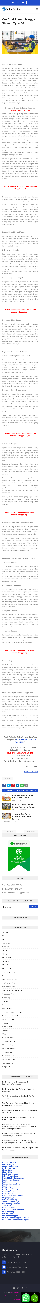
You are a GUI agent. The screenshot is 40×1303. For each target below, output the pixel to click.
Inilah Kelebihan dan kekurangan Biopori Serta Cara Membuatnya (20, 1149)
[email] (13, 2)
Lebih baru (9, 832)
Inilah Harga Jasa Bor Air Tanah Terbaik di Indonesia (18, 1090)
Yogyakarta (7, 1067)
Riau (4, 1034)
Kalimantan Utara (9, 987)
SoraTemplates (14, 1292)
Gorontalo (6, 947)
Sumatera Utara (8, 1063)
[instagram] (18, 2)
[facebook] (23, 2)
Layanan (6, 1001)
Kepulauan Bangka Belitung (13, 990)
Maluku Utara (7, 1008)
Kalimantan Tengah (10, 979)
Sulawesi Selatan (9, 1041)
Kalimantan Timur (9, 983)
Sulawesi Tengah (9, 1045)
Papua (5, 1023)
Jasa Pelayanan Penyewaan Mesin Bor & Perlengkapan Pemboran (18, 1104)
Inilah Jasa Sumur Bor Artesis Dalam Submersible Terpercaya (16, 1083)
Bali (4, 936)
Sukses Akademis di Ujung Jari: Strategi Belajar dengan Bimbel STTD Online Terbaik (19, 1142)
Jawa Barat (7, 957)
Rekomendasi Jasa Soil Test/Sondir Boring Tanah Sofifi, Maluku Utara (18, 1135)
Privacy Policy (15, 1296)
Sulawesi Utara (8, 1052)
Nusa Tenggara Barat (10, 1016)
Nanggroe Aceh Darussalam (13, 1012)
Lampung (6, 997)
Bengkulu (6, 943)
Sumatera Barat (8, 1056)
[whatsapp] (28, 2)
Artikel (5, 932)
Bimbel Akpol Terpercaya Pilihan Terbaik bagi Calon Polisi (19, 1111)
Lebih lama (30, 832)
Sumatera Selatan (9, 1059)
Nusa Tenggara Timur (10, 1019)
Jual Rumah (7, 778)
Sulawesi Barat (8, 1037)
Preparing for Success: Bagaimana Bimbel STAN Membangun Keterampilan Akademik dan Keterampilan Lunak (19, 1126)
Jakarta (5, 950)
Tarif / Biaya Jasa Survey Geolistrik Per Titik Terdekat (18, 1097)
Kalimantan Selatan (10, 976)
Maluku (5, 1005)
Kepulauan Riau (8, 994)
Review (5, 1030)
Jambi (5, 954)
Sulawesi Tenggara (9, 1048)
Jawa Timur (7, 965)
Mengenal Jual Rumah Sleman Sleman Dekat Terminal (21, 816)
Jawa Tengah (7, 961)
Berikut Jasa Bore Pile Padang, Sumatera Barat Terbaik (18, 1118)
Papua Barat (7, 1027)
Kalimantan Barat (9, 972)
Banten (5, 939)
